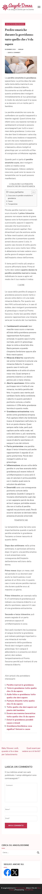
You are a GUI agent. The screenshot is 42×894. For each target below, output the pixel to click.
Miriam (20, 49)
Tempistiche (12, 204)
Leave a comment (14, 52)
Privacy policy (21, 888)
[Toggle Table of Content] (32, 192)
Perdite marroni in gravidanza (20, 685)
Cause (10, 201)
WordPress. (29, 890)
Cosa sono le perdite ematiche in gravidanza (20, 196)
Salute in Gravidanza (15, 24)
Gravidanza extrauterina (18, 411)
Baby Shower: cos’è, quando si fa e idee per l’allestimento (10, 751)
